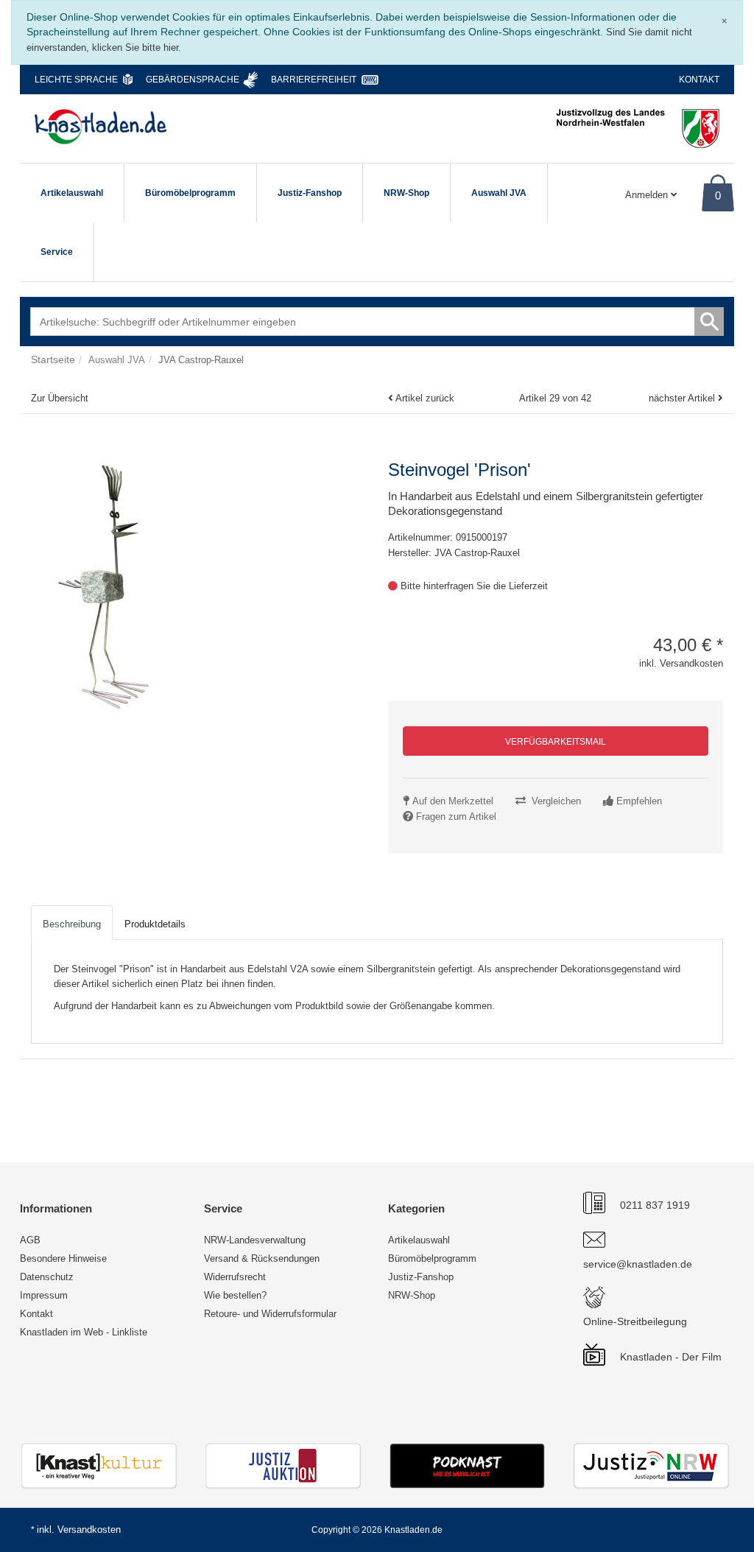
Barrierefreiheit (313, 79)
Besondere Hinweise (63, 1258)
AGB (30, 1240)
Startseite (53, 359)
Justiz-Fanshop (310, 193)
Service (56, 252)
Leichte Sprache (76, 79)
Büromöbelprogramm (190, 193)
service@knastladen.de (637, 1264)
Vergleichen (556, 801)
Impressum (44, 1295)
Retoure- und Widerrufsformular (270, 1313)
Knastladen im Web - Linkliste (83, 1332)
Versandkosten (89, 1529)
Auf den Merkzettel (452, 801)
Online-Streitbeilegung (635, 1321)
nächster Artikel (683, 398)
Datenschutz (47, 1276)
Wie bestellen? (235, 1295)
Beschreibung (72, 924)
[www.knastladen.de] (100, 127)
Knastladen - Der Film (671, 1357)
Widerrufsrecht (235, 1276)
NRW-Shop (406, 193)
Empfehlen (639, 801)
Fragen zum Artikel (456, 816)
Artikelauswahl (71, 193)
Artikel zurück (424, 398)
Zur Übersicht (59, 398)
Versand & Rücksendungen (262, 1258)
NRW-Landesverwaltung (255, 1240)
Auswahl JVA (498, 193)
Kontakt (699, 79)
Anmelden (648, 194)
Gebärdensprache (192, 79)
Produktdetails (155, 924)
